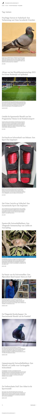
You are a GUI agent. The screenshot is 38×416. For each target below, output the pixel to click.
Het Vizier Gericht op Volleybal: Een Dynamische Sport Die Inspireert (16, 204)
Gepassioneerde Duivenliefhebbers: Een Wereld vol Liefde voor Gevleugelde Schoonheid (17, 365)
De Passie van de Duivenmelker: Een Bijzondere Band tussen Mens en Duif (16, 275)
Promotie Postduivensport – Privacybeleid (15, 5)
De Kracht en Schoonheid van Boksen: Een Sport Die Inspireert (18, 138)
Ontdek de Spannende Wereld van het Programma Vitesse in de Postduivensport (18, 117)
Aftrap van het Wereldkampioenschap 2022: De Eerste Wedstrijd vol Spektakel (19, 73)
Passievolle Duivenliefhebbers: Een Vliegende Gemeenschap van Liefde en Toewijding (17, 225)
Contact (3, 5)
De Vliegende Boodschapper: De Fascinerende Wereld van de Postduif (16, 315)
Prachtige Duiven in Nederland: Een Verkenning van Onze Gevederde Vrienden (18, 19)
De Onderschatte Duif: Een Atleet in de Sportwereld (17, 387)
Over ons (6, 5)
